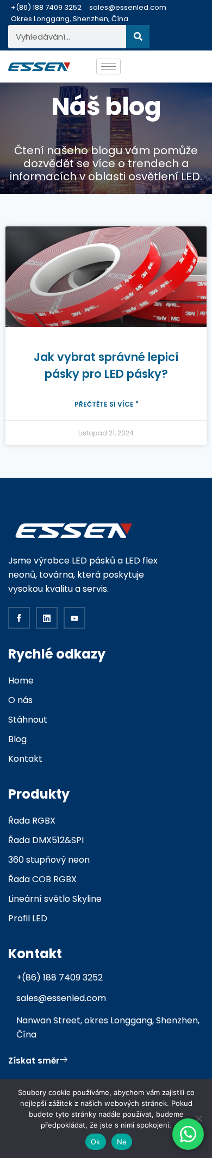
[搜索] (137, 36)
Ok (96, 1141)
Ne (122, 1141)
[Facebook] (19, 618)
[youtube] (74, 618)
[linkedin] (47, 618)
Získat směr (33, 1060)
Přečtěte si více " (106, 404)
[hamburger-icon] (108, 66)
